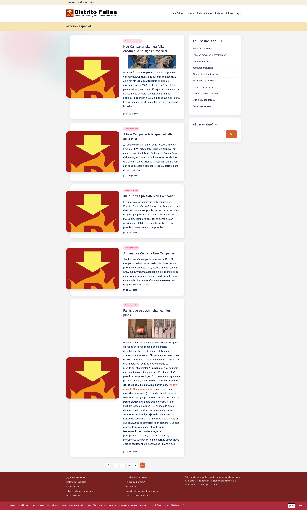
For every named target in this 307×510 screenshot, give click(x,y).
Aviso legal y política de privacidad (141, 491)
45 (136, 465)
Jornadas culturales (203, 67)
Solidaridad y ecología (204, 80)
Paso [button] (300, 506)
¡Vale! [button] (291, 506)
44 (129, 465)
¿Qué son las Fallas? (76, 477)
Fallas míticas (72, 486)
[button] (108, 465)
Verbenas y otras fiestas (205, 93)
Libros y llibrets (73, 495)
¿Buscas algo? (203, 124)
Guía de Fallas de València (138, 495)
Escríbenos (130, 486)
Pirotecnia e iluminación (205, 74)
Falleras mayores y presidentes (209, 55)
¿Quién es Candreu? (135, 482)
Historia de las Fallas (76, 482)
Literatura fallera (201, 61)
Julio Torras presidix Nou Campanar (149, 196)
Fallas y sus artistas (132, 41)
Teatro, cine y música (204, 87)
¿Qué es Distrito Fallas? (137, 477)
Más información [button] (178, 505)
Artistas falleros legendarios (79, 491)
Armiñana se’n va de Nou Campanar (148, 253)
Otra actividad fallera (204, 100)
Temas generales (131, 129)
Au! (231, 134)
